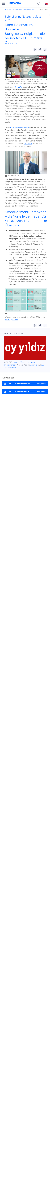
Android (33, 365)
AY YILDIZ (18, 87)
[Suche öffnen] (39, 3)
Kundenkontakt (10, 367)
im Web (16, 362)
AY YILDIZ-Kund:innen (19, 127)
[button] (35, 49)
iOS (42, 365)
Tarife (23, 362)
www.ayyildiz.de (11, 320)
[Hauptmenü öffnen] (3, 3)
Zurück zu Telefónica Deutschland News (19, 10)
